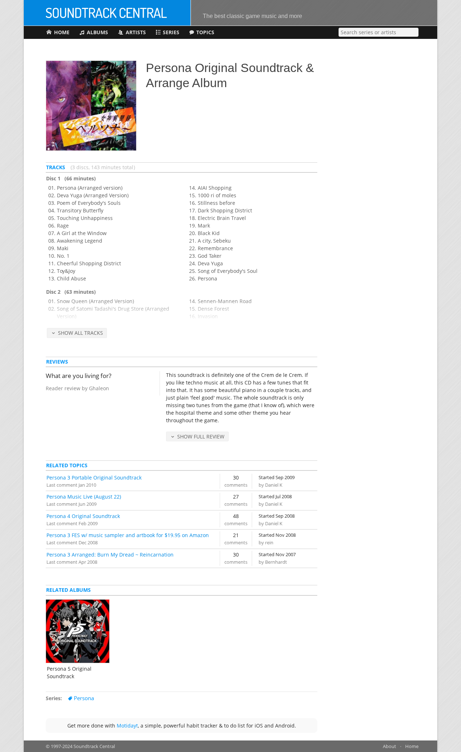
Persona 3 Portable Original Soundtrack (94, 477)
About (389, 746)
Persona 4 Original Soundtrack (83, 516)
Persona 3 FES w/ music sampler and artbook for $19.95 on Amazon (127, 535)
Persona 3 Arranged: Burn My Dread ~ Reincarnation (110, 554)
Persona (84, 698)
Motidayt (127, 725)
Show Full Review (200, 436)
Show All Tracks (80, 332)
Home (412, 746)
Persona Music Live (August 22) (83, 496)
